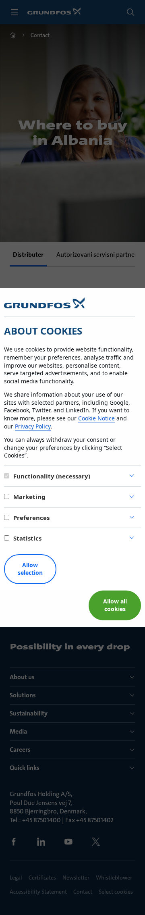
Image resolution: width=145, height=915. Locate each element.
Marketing (29, 497)
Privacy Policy (33, 426)
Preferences (31, 518)
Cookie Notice (96, 418)
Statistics (27, 538)
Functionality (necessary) (51, 476)
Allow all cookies (115, 605)
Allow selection (30, 568)
